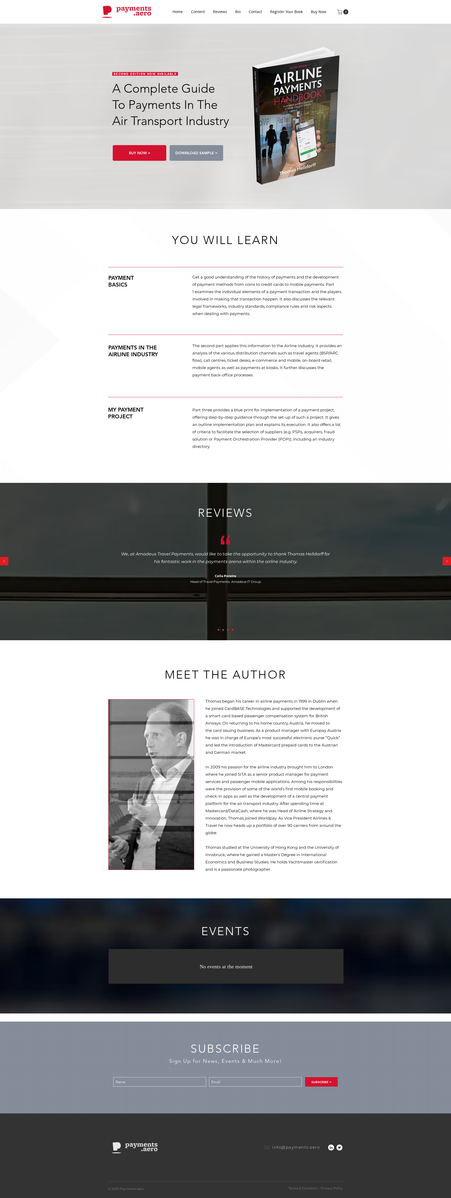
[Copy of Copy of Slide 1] (232, 630)
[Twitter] (339, 1147)
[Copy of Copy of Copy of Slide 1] (218, 630)
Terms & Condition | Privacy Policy (315, 1188)
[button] (343, 11)
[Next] (447, 561)
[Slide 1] (223, 630)
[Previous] (4, 561)
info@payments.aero (296, 1147)
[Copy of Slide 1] (228, 630)
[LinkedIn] (331, 1147)
